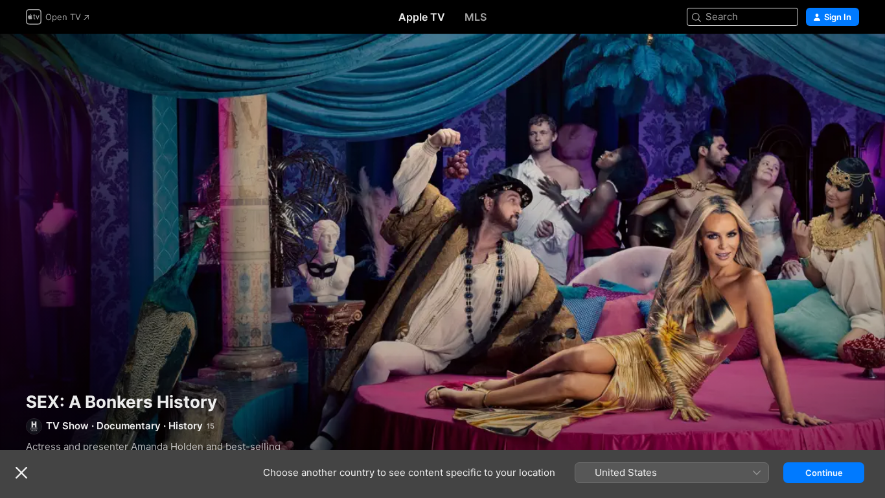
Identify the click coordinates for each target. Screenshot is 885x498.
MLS (476, 16)
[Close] (21, 473)
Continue (824, 473)
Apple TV (421, 16)
